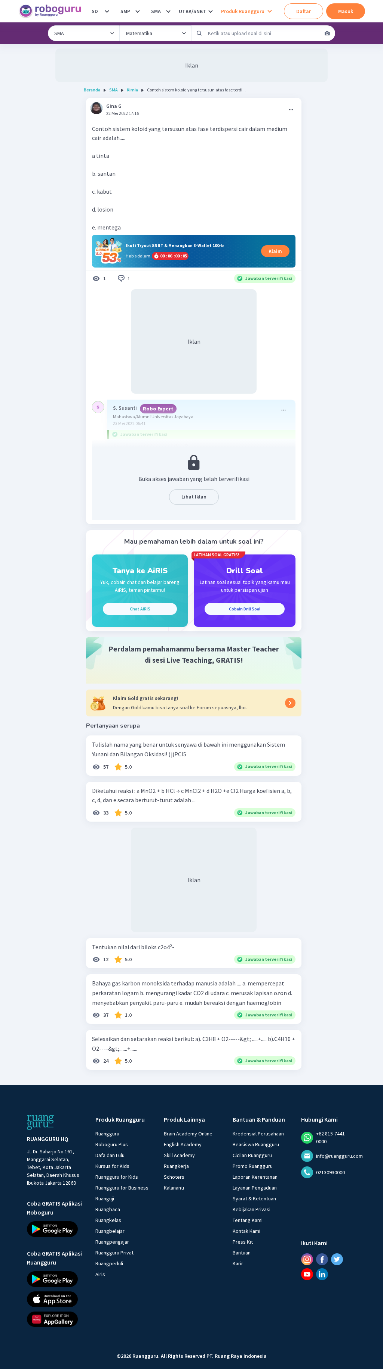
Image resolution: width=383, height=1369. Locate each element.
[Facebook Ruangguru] (322, 1259)
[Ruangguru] (40, 1122)
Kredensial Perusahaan (258, 1133)
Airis (100, 1274)
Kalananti (174, 1187)
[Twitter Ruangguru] (337, 1259)
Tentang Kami (248, 1220)
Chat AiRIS (140, 609)
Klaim (275, 251)
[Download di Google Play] (54, 1229)
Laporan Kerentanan (255, 1176)
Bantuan (242, 1252)
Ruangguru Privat (114, 1252)
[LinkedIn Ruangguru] (322, 1274)
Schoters (174, 1176)
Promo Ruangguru (253, 1166)
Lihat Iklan (193, 496)
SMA (156, 11)
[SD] (106, 11)
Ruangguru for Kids (116, 1176)
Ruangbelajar (110, 1231)
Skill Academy (179, 1155)
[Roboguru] (52, 11)
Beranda (92, 90)
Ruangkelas (108, 1220)
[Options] (291, 110)
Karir (238, 1263)
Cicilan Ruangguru (252, 1155)
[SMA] (168, 11)
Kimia (132, 90)
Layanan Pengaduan (255, 1187)
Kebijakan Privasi (251, 1209)
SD (95, 11)
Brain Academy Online (188, 1133)
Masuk (345, 11)
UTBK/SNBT (192, 11)
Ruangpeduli (109, 1263)
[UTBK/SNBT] (210, 11)
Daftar (303, 11)
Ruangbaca (107, 1209)
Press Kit (243, 1241)
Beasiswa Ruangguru (256, 1144)
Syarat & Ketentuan (254, 1198)
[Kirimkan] (199, 33)
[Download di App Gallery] (54, 1319)
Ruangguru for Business (121, 1187)
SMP (125, 11)
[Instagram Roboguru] (307, 1259)
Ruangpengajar (112, 1241)
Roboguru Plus (111, 1144)
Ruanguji (104, 1198)
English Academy (183, 1144)
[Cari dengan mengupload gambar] (327, 33)
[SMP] (137, 11)
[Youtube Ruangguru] (307, 1274)
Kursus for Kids (112, 1166)
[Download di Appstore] (54, 1299)
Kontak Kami (246, 1231)
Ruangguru (107, 1133)
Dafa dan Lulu (110, 1155)
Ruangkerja (176, 1166)
